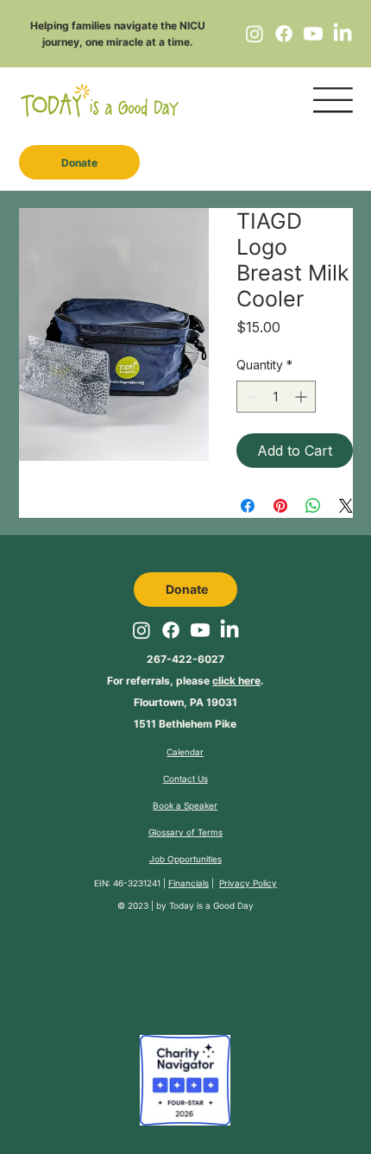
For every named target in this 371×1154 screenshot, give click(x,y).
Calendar (185, 752)
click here (236, 680)
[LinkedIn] (342, 33)
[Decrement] (250, 397)
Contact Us (185, 778)
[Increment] (302, 397)
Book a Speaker (185, 805)
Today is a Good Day (211, 905)
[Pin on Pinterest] (280, 505)
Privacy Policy (248, 883)
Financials (188, 883)
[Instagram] (254, 33)
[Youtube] (313, 33)
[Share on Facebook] (247, 505)
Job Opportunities (185, 859)
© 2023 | (136, 905)
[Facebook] (284, 33)
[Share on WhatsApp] (313, 505)
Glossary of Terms (185, 832)
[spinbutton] (276, 397)
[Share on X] (346, 505)
